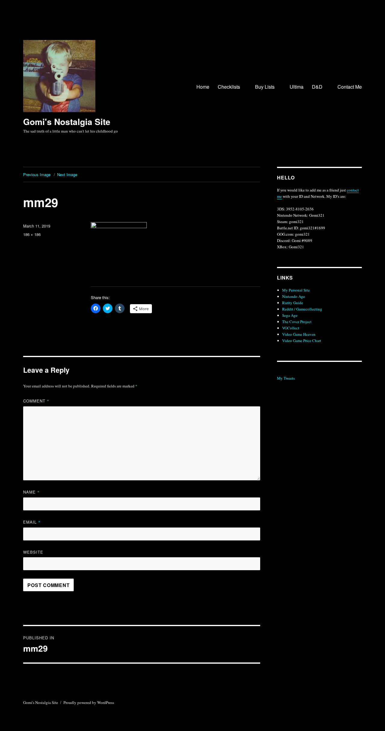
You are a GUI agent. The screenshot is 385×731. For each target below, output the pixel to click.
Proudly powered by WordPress (88, 702)
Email (32, 522)
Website (33, 552)
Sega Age (289, 315)
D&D (317, 86)
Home (202, 86)
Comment (36, 401)
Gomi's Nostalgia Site (66, 121)
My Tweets (286, 378)
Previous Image (37, 174)
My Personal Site (296, 290)
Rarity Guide (292, 302)
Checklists (229, 86)
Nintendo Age (293, 296)
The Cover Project (297, 321)
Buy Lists (265, 86)
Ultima (296, 86)
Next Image (67, 174)
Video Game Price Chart (301, 340)
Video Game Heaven (299, 334)
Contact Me (349, 86)
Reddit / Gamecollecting (302, 309)
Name (31, 492)
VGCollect (290, 328)
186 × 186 (32, 234)
